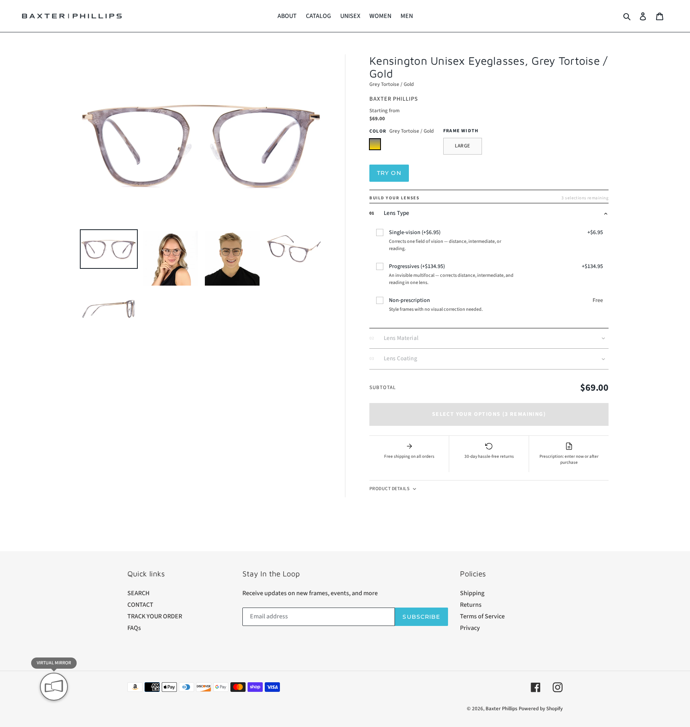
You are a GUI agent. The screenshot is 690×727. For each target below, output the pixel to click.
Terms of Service (482, 616)
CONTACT (140, 604)
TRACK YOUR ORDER (154, 616)
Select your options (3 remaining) (489, 414)
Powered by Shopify (541, 708)
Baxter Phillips (502, 708)
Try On (389, 173)
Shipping (472, 593)
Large (462, 145)
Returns (471, 604)
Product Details (389, 488)
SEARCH (138, 593)
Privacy (470, 628)
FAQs (134, 628)
